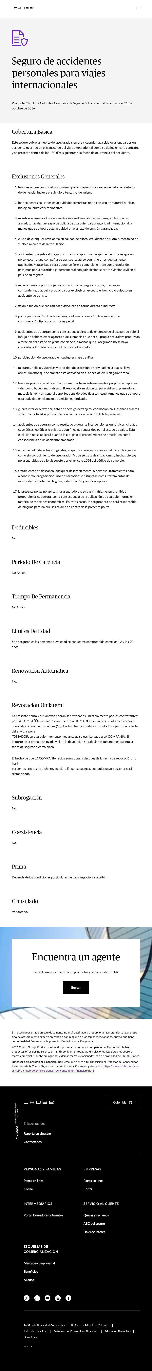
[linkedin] (37, 1298)
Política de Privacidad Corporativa (44, 1325)
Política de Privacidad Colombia (90, 1325)
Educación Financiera (118, 1331)
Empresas (92, 1169)
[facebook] (68, 1298)
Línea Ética (30, 1337)
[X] (26, 1298)
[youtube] (47, 1298)
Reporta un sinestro (37, 1133)
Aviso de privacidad (35, 1331)
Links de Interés (94, 1232)
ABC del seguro (94, 1223)
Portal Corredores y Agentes (43, 1215)
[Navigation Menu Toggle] (138, 8)
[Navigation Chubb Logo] (24, 9)
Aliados (29, 1280)
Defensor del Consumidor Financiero (76, 1331)
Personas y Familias (42, 1169)
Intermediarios (38, 1203)
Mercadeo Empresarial (39, 1263)
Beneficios (31, 1271)
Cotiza (28, 1189)
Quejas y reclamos (96, 1215)
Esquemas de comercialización (41, 1249)
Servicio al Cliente (101, 1203)
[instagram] (58, 1298)
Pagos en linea (34, 1180)
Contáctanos (33, 1142)
